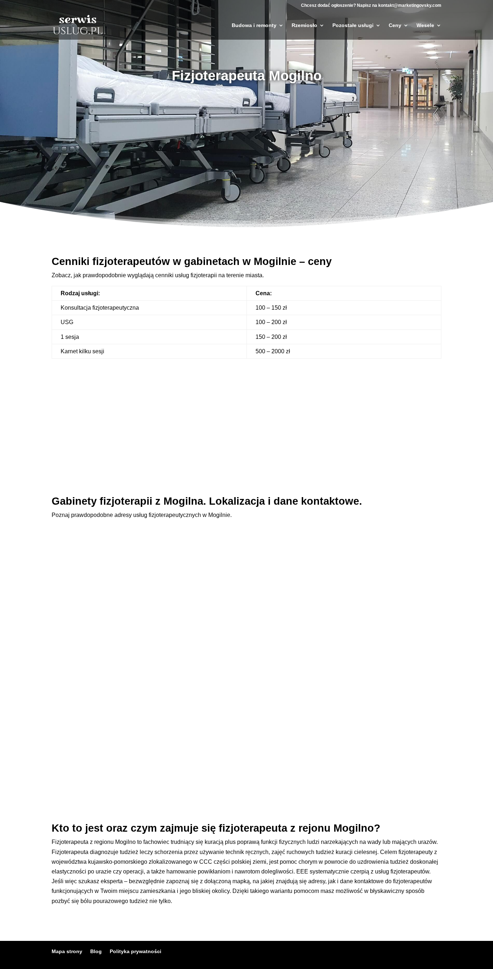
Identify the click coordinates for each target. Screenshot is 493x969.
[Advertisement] (246, 147)
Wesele (425, 25)
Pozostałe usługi (353, 25)
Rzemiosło (304, 25)
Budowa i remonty (254, 25)
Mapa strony (67, 951)
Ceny (395, 25)
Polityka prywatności (135, 951)
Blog (96, 951)
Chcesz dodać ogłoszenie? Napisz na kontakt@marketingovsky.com (371, 5)
